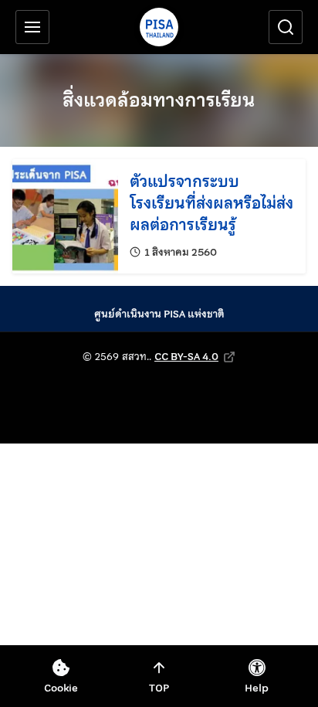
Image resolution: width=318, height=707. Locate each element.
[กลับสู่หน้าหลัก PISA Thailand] (159, 27)
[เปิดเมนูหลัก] (32, 27)
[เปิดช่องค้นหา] (286, 27)
